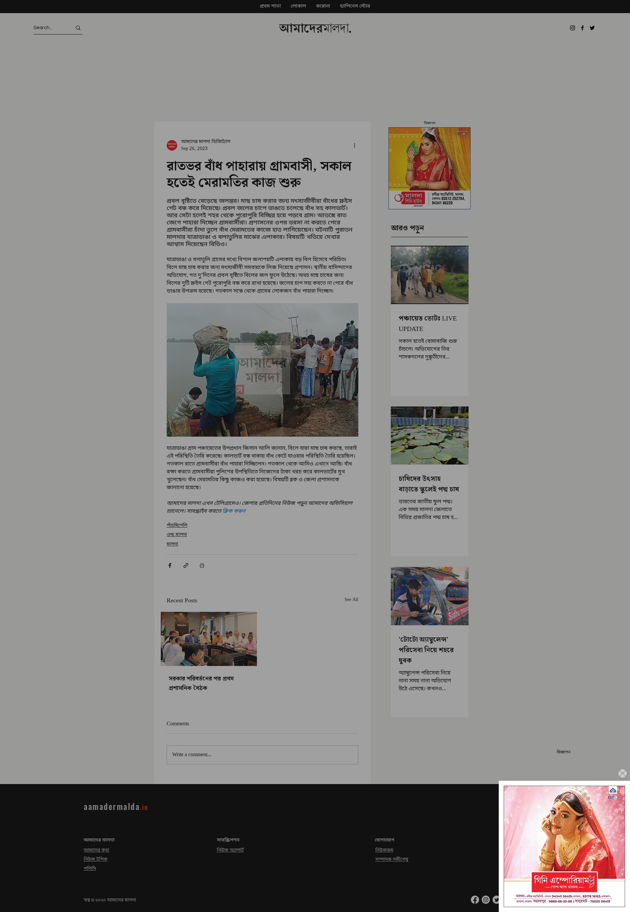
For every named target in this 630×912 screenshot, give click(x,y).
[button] (623, 773)
